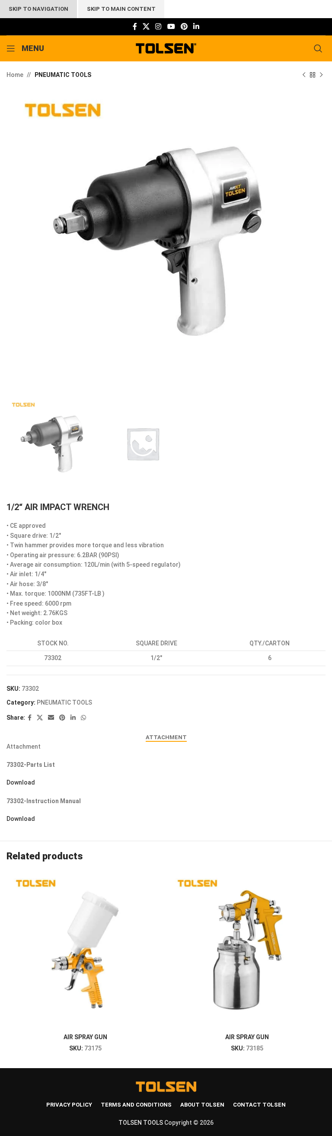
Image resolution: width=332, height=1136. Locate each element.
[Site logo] (166, 48)
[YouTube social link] (171, 26)
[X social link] (146, 26)
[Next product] (321, 74)
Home (14, 74)
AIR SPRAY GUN (85, 1037)
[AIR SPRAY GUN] (85, 950)
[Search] (320, 48)
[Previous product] (304, 74)
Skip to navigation (38, 9)
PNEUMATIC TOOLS (63, 74)
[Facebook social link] (135, 26)
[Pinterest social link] (184, 26)
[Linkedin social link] (196, 26)
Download (20, 782)
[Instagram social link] (158, 26)
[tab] (166, 737)
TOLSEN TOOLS (140, 1122)
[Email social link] (51, 718)
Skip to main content (121, 9)
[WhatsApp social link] (83, 718)
